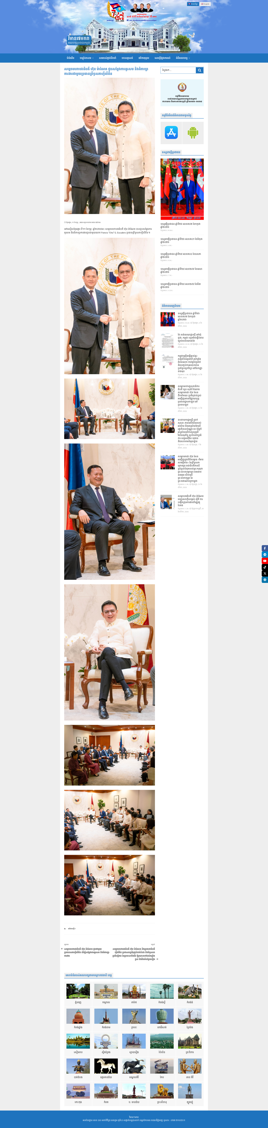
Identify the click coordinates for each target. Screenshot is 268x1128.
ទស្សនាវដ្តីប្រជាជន (171, 152)
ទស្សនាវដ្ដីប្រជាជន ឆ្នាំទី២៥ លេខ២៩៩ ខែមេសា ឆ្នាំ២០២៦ (181, 271)
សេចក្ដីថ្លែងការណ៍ (162, 58)
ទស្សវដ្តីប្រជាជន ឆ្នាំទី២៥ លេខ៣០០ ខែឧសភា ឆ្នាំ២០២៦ (181, 256)
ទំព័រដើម (70, 58)
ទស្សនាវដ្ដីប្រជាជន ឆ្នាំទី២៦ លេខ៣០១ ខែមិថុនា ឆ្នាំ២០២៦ (182, 241)
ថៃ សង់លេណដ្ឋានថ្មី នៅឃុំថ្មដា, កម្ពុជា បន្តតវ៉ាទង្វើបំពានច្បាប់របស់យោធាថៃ (191, 338)
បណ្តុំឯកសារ (85, 58)
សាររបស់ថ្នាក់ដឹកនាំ (107, 58)
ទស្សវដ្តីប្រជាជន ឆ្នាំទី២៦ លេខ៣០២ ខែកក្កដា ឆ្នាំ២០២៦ (180, 226)
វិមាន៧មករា (78, 38)
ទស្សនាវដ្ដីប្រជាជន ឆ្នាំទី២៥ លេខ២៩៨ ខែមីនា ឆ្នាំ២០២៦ (181, 286)
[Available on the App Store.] (171, 133)
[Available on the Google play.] (193, 133)
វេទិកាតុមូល (144, 58)
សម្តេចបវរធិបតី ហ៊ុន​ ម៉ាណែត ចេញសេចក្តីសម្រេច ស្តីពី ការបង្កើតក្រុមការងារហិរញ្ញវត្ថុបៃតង (191, 501)
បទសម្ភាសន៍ (127, 58)
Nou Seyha (96, 222)
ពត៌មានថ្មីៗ (71, 928)
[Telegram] (265, 554)
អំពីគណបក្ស (181, 58)
